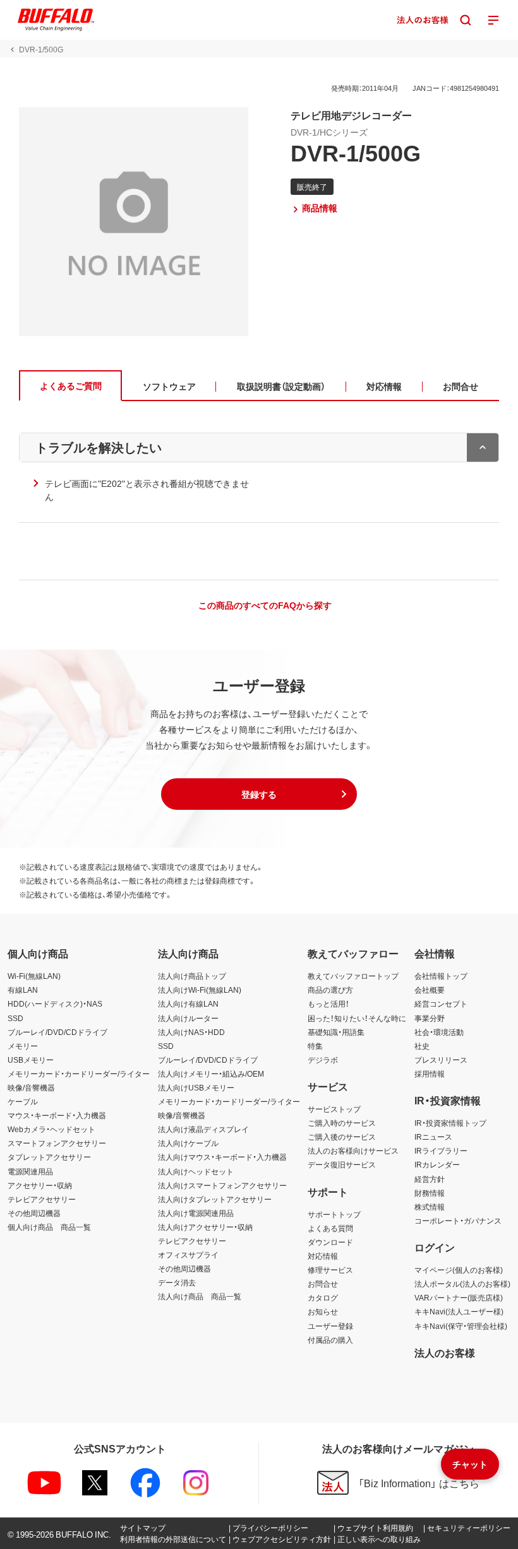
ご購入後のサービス (342, 1136)
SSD (15, 1018)
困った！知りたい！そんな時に (357, 1018)
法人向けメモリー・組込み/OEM (211, 1073)
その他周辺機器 (34, 1213)
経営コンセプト (440, 1003)
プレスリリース (440, 1059)
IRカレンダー (437, 1164)
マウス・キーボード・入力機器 (57, 1115)
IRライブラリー (440, 1150)
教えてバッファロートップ (353, 975)
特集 (315, 1045)
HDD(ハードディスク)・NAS (55, 1003)
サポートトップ (334, 1214)
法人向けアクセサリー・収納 (205, 1226)
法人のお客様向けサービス (353, 1150)
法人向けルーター (188, 1018)
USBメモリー (31, 1059)
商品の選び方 (330, 989)
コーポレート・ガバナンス (458, 1220)
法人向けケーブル (188, 1143)
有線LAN (23, 989)
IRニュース (433, 1136)
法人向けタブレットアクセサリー (215, 1199)
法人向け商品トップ (192, 975)
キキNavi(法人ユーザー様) (458, 1311)
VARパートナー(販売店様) (458, 1297)
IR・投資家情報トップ (450, 1122)
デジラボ (323, 1059)
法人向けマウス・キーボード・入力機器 (222, 1156)
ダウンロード (330, 1242)
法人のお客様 (444, 1352)
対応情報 (323, 1255)
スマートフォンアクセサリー (57, 1143)
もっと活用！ (328, 1003)
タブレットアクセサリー (49, 1156)
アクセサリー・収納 (40, 1185)
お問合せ (323, 1283)
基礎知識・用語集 (336, 1032)
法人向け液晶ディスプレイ (203, 1129)
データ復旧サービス (342, 1164)
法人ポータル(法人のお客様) (462, 1283)
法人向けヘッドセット (196, 1171)
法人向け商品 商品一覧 (199, 1296)
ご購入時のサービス (342, 1122)
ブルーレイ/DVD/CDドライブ (57, 1032)
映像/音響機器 (31, 1087)
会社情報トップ (440, 975)
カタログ (323, 1297)
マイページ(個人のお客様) (458, 1269)
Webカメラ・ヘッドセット (51, 1129)
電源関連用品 (30, 1171)
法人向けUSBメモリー (196, 1087)
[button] (259, 794)
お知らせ (323, 1311)
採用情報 (429, 1073)
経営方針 (429, 1178)
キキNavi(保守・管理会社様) (460, 1325)
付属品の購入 (330, 1339)
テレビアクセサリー (42, 1199)
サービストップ (334, 1108)
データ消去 (177, 1282)
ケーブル (23, 1101)
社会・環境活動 (439, 1032)
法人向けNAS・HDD (191, 1032)
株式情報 (429, 1206)
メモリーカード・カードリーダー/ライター (79, 1073)
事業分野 (429, 1018)
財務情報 (429, 1192)
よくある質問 (330, 1228)
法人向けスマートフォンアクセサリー (222, 1185)
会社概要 (429, 989)
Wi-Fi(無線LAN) (34, 975)
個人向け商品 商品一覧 (49, 1226)
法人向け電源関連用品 (196, 1213)
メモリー (23, 1045)
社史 (422, 1045)
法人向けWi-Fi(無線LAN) (199, 989)
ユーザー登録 (330, 1325)
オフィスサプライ (188, 1254)
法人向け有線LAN (188, 1003)
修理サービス (330, 1269)
